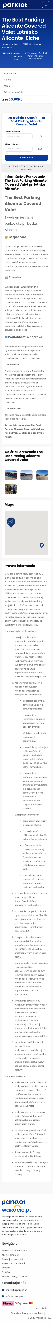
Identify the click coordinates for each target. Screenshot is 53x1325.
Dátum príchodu (12, 131)
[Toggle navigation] (45, 4)
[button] (11, 523)
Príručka (6, 1272)
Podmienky (42, 1308)
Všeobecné (10, 73)
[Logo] (15, 5)
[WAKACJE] (16, 1208)
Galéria (7, 79)
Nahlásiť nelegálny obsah (15, 1276)
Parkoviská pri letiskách (14, 1250)
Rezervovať (26, 157)
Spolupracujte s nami (13, 1263)
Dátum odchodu (12, 144)
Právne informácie (13, 92)
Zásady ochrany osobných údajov (29, 1313)
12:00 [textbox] (40, 136)
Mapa (7, 85)
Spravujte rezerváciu (13, 1259)
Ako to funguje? (10, 1254)
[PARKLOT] (13, 1202)
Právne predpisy (15, 1296)
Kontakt (6, 1267)
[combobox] (42, 136)
